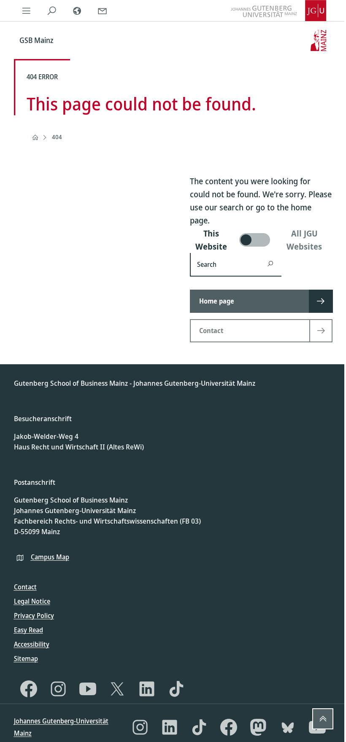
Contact (25, 586)
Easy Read (28, 629)
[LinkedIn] (146, 688)
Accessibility (31, 644)
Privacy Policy (34, 615)
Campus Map (50, 557)
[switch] (261, 240)
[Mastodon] (258, 727)
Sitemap (26, 658)
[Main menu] (26, 10)
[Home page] (35, 137)
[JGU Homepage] (278, 10)
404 (57, 137)
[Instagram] (58, 688)
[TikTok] (176, 688)
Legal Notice (32, 601)
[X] (117, 688)
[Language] (77, 10)
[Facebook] (28, 688)
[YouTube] (87, 688)
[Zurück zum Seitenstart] (322, 718)
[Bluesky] (287, 727)
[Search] (52, 10)
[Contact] (102, 10)
